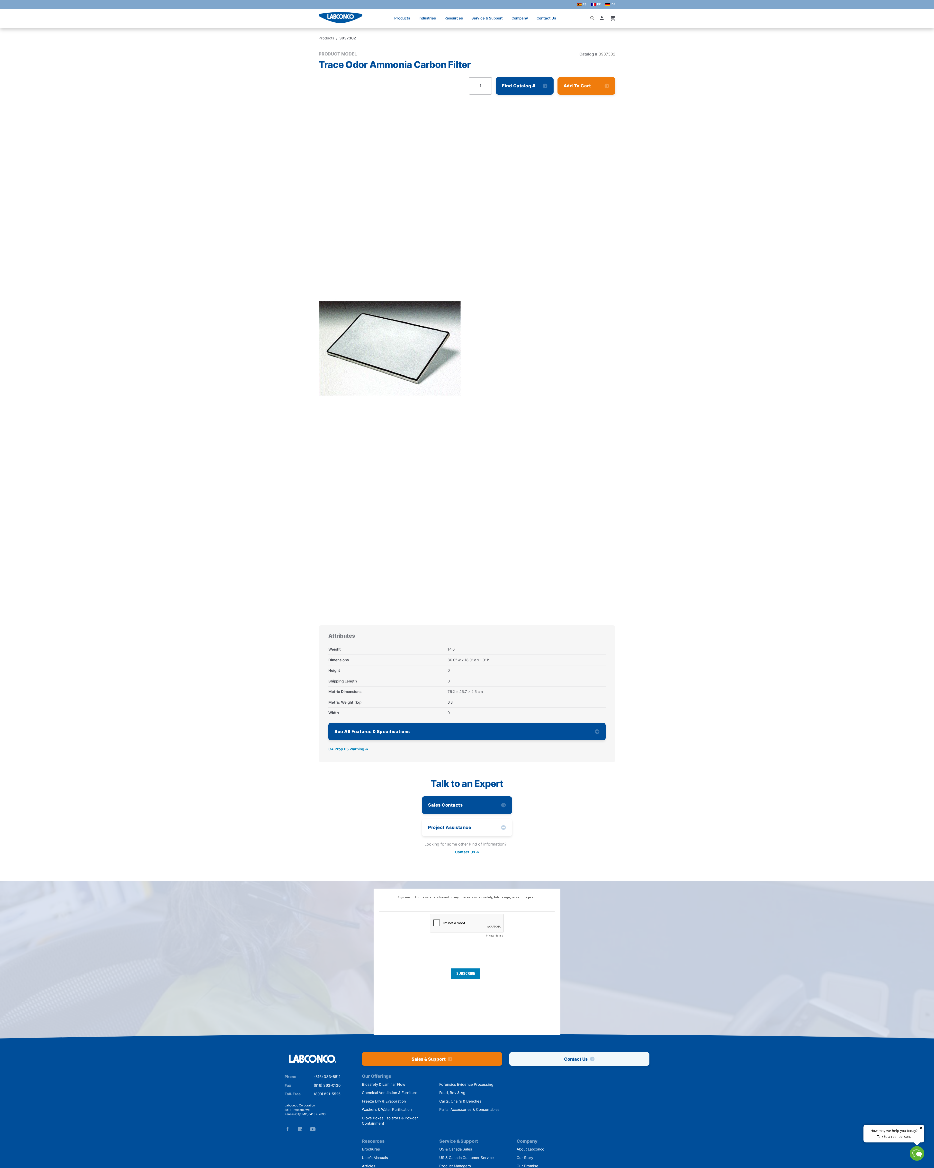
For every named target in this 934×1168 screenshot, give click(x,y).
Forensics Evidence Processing (466, 1084)
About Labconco (530, 1149)
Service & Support (487, 18)
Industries (427, 18)
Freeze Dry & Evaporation (384, 1101)
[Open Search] (592, 18)
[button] (602, 18)
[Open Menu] (8, 15)
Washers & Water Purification (387, 1109)
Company (520, 18)
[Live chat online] (917, 1159)
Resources (453, 18)
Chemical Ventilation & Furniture (389, 1092)
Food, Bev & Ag (452, 1092)
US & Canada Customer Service (466, 1157)
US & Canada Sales (455, 1149)
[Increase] (488, 86)
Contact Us (546, 18)
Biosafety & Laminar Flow (383, 1084)
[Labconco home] (313, 1059)
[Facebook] (287, 1129)
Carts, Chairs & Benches (460, 1101)
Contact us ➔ (467, 852)
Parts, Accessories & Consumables (469, 1109)
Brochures (371, 1149)
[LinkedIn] (300, 1129)
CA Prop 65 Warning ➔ (348, 749)
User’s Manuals (375, 1157)
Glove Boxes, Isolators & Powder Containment (390, 1121)
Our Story (525, 1157)
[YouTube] (313, 1129)
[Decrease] (472, 86)
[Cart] (613, 18)
